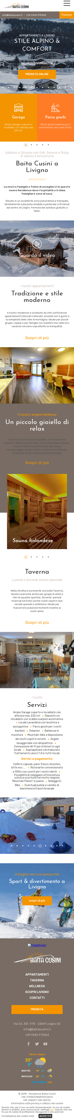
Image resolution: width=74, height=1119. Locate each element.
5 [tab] (26, 87)
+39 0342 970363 (36, 15)
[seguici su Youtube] (44, 1044)
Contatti (37, 997)
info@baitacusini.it (12, 15)
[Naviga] (66, 4)
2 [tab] (8, 87)
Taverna (37, 980)
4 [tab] (20, 87)
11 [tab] (60, 87)
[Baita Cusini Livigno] (16, 8)
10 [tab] (54, 87)
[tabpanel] (18, 118)
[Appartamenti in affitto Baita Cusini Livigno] (37, 963)
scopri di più (37, 900)
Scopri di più (37, 337)
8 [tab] (43, 87)
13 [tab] (71, 87)
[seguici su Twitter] (36, 1044)
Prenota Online (37, 74)
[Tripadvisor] (37, 945)
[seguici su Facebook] (29, 1044)
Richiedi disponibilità (37, 63)
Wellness (37, 986)
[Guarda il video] (37, 244)
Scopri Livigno (37, 992)
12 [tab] (65, 87)
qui (52, 1109)
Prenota (67, 15)
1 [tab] (3, 87)
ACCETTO (45, 1116)
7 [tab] (37, 87)
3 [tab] (14, 87)
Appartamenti (37, 974)
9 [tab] (48, 87)
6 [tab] (31, 87)
